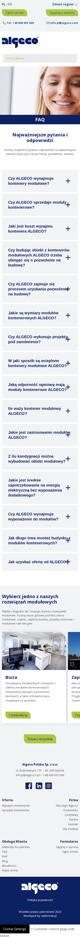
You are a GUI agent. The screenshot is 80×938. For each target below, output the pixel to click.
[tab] (40, 181)
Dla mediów (70, 829)
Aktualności (9, 865)
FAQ (4, 851)
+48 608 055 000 (23, 23)
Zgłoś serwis (14, 13)
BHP (5, 856)
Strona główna (15, 58)
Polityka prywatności (40, 900)
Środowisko (70, 810)
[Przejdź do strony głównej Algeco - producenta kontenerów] (20, 42)
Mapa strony (10, 870)
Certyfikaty (71, 815)
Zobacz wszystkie (40, 739)
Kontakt (73, 824)
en (10, 4)
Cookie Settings (14, 929)
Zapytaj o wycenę (62, 13)
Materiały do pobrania (16, 847)
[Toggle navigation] (71, 42)
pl (4, 4)
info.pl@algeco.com (64, 23)
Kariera (73, 819)
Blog (5, 861)
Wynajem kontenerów (16, 805)
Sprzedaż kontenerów (15, 810)
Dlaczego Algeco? (67, 805)
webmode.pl (49, 916)
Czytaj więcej (20, 716)
